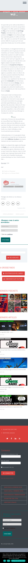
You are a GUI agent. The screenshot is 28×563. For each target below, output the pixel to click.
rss (19, 438)
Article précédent (8, 214)
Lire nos (7, 234)
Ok (4, 560)
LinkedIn (13, 203)
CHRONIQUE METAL (8, 186)
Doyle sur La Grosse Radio (11, 173)
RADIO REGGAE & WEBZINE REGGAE (14, 494)
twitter (7, 438)
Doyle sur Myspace (9, 171)
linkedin (15, 438)
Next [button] (26, 304)
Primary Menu (25, 2)
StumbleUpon (18, 203)
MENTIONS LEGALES (9, 433)
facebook (11, 438)
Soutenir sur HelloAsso (14, 273)
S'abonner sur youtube (14, 279)
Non (9, 560)
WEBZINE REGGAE (10, 321)
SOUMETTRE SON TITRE (10, 429)
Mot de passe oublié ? (7, 478)
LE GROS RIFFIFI (3, 295)
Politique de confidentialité (18, 560)
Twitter (3, 203)
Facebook (8, 203)
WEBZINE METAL (18, 186)
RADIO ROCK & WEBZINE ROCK (13, 487)
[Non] (26, 557)
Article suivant (20, 214)
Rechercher (14, 258)
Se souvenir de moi (8, 467)
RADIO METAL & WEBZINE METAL (14, 491)
